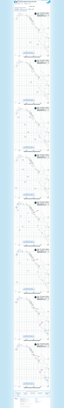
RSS (21, 0)
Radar (18, 395)
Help (35, 399)
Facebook (47, 393)
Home (15, 0)
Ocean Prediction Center (27, 1)
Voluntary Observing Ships (32, 393)
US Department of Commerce (22, 398)
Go (49, 0)
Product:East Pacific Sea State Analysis (24, 9)
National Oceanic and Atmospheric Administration (25, 2)
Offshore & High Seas (25, 393)
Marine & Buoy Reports (18, 393)
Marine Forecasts (25, 392)
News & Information (39, 392)
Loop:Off (33, 9)
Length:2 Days (29, 9)
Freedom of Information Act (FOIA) (38, 401)
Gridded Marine (25, 394)
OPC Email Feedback (22, 404)
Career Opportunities (37, 402)
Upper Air (18, 396)
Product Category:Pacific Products (16, 9)
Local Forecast (42, 0)
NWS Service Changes (40, 393)
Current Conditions (18, 392)
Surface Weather (18, 394)
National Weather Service (22, 399)
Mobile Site (18, 0)
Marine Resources (32, 392)
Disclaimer (36, 398)
